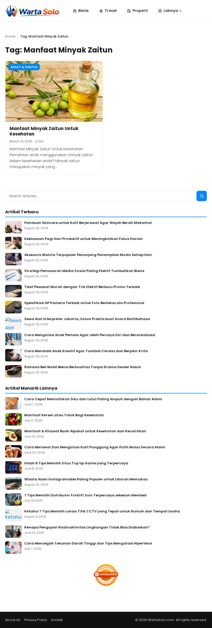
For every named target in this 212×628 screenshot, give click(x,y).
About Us (12, 619)
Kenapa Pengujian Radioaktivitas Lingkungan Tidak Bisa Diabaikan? (87, 527)
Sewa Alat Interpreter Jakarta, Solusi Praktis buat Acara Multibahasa (87, 319)
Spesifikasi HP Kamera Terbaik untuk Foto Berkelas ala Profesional (84, 303)
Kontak (57, 619)
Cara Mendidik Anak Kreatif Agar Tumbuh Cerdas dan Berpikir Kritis (86, 351)
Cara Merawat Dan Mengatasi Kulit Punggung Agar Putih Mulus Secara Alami (94, 447)
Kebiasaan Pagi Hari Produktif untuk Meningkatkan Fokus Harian (83, 239)
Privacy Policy (35, 619)
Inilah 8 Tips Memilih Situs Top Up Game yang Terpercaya (76, 463)
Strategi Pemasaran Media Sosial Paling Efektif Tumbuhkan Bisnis (84, 271)
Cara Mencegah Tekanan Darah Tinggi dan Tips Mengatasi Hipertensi (88, 543)
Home (10, 36)
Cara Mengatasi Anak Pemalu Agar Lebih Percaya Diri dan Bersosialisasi (89, 335)
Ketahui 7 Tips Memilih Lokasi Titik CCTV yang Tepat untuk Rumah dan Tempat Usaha (102, 511)
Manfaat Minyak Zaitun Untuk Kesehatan (44, 131)
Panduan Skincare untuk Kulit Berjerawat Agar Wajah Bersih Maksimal (88, 223)
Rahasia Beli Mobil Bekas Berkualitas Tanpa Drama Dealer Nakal (82, 367)
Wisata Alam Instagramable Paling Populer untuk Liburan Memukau (86, 479)
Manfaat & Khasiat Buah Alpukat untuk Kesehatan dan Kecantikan (85, 431)
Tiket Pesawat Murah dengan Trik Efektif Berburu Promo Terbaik (82, 287)
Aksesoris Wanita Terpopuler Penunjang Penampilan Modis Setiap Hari (88, 255)
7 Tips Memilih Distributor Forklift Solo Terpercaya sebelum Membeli (85, 495)
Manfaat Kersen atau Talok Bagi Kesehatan (64, 415)
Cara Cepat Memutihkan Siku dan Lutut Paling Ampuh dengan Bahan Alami (93, 399)
